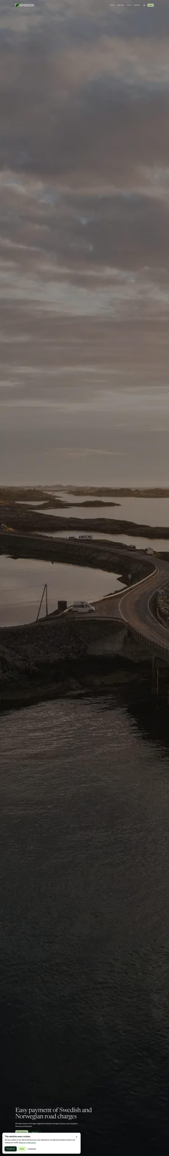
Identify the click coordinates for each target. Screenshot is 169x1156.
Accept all (11, 1149)
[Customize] (76, 1137)
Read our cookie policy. (27, 1143)
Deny (22, 1149)
